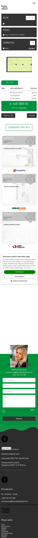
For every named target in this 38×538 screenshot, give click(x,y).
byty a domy (5, 526)
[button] (19, 281)
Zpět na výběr (9, 82)
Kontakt (32, 115)
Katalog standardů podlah (12, 224)
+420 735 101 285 (19, 375)
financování (22, 108)
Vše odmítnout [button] (19, 276)
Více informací (27, 268)
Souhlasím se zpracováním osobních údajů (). (20, 410)
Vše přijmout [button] (19, 272)
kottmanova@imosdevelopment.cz (19, 372)
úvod (3, 525)
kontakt (4, 537)
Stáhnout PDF (8, 115)
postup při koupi (7, 533)
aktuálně (4, 535)
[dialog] (19, 269)
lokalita (3, 528)
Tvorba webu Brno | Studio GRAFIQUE (12, 470)
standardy (4, 532)
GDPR (32, 410)
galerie (3, 530)
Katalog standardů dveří (11, 186)
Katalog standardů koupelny (12, 148)
